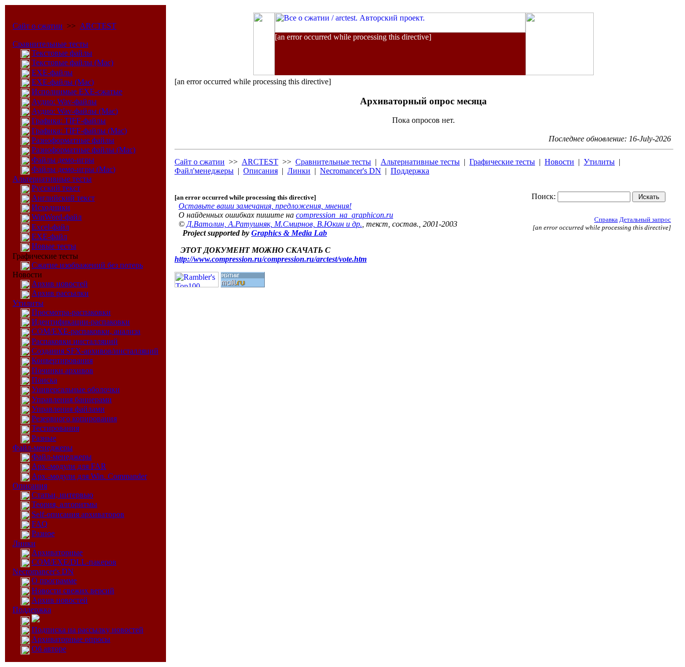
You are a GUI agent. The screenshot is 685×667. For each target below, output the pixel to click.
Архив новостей (60, 283)
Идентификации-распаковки (81, 321)
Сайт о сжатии (38, 26)
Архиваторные (57, 552)
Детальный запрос (645, 219)
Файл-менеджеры (43, 447)
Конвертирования (62, 360)
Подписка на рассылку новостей (87, 629)
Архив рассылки (60, 293)
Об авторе (49, 648)
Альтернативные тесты (52, 179)
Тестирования (55, 428)
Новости (559, 161)
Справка (606, 219)
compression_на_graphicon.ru (344, 215)
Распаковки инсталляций (75, 341)
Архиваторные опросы (71, 639)
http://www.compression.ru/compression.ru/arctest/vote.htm (271, 259)
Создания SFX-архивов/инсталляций (95, 351)
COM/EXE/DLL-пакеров (74, 562)
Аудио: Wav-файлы (64, 101)
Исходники (51, 207)
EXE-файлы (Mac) (63, 82)
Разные (44, 438)
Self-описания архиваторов (78, 514)
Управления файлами (68, 409)
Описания (30, 485)
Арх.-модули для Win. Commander (89, 476)
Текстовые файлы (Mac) (72, 62)
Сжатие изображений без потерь (87, 265)
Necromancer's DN (43, 571)
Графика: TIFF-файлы (69, 120)
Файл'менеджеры (204, 170)
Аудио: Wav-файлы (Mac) (75, 111)
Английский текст (63, 198)
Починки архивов (62, 370)
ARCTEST (98, 26)
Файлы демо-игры (63, 159)
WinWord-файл (57, 217)
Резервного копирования (74, 418)
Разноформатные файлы (73, 140)
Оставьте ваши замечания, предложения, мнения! (265, 206)
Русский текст (56, 188)
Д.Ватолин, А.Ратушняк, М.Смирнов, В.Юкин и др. (274, 224)
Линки (24, 543)
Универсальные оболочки (76, 389)
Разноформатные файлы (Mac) (83, 149)
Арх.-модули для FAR (69, 466)
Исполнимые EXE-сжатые (77, 91)
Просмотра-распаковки (71, 312)
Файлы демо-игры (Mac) (73, 169)
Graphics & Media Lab (289, 233)
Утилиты (28, 303)
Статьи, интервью (62, 494)
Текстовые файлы (62, 53)
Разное (43, 533)
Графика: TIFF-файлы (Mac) (79, 130)
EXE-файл (49, 236)
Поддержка (32, 609)
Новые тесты (54, 246)
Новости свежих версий (73, 590)
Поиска (44, 380)
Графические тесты (502, 161)
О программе (54, 580)
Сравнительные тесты (50, 44)
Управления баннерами (72, 399)
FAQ (40, 524)
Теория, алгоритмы (64, 504)
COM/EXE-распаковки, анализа (86, 331)
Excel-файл (50, 227)
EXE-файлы (52, 72)
